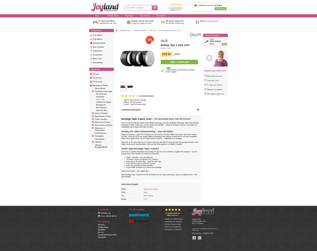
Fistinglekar (99, 136)
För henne (97, 78)
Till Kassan (220, 9)
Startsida (101, 225)
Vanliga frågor (103, 227)
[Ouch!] (195, 35)
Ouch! (156, 189)
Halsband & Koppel (103, 102)
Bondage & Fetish (100, 85)
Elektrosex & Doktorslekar (100, 129)
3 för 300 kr (97, 35)
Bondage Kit (101, 105)
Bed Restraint (101, 108)
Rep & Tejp (100, 99)
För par (96, 74)
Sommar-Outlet (99, 43)
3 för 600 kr (97, 39)
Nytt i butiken (98, 47)
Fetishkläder (100, 139)
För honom (97, 82)
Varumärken (98, 63)
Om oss (101, 232)
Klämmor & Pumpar (102, 122)
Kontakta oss (106, 213)
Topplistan (97, 51)
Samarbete (102, 237)
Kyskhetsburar (100, 133)
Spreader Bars (101, 110)
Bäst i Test (97, 59)
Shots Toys (148, 189)
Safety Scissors (215, 40)
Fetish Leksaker (101, 119)
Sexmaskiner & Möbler (104, 125)
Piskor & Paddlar (101, 113)
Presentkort (98, 55)
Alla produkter (100, 88)
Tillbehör (98, 142)
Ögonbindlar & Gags (103, 116)
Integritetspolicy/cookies (107, 235)
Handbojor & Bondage (103, 91)
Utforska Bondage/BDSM (101, 146)
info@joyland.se (213, 21)
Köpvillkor (102, 230)
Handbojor (100, 97)
